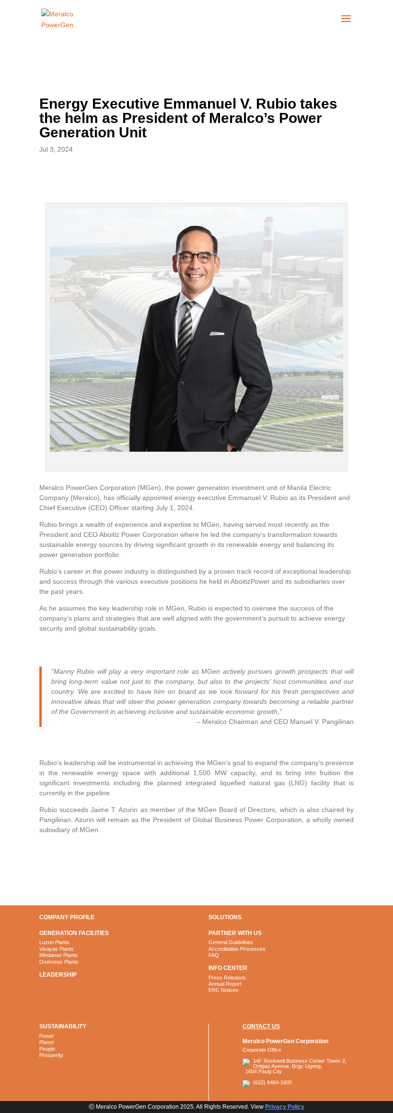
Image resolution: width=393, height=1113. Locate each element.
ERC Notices (223, 990)
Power (46, 1036)
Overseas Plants (59, 962)
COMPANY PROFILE (66, 917)
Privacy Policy (284, 1106)
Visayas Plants (56, 949)
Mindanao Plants (58, 955)
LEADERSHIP (58, 974)
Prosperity (51, 1055)
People (47, 1049)
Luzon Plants (54, 942)
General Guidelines (230, 942)
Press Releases (227, 977)
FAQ (213, 955)
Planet (46, 1042)
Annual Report (225, 984)
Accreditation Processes (237, 949)
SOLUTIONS (225, 917)
